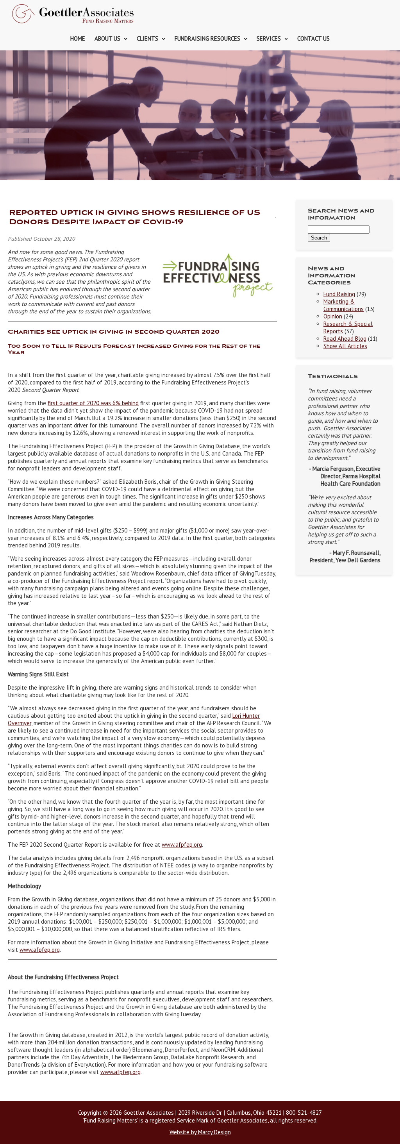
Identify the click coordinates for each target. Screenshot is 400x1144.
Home (77, 38)
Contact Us (313, 38)
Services (269, 38)
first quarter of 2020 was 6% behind (93, 403)
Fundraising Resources (207, 38)
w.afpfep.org (186, 844)
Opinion (332, 316)
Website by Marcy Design (200, 1132)
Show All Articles (345, 346)
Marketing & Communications (343, 305)
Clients (147, 38)
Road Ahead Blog (344, 338)
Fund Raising (339, 294)
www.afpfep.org (40, 949)
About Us (107, 38)
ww (166, 844)
